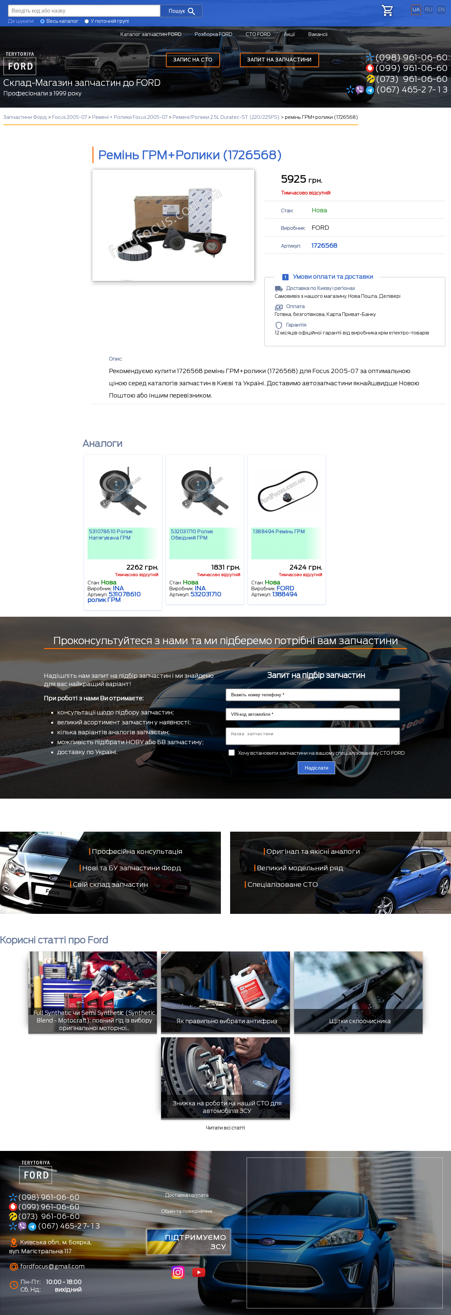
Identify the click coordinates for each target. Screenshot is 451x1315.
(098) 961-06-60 (411, 57)
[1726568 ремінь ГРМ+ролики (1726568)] (173, 225)
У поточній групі (110, 21)
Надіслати (316, 768)
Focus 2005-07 (69, 117)
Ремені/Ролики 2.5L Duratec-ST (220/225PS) (226, 117)
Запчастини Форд (25, 117)
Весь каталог (63, 21)
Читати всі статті (225, 1127)
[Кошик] (387, 10)
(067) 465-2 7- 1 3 (411, 89)
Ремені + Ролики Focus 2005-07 (129, 117)
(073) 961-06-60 (412, 79)
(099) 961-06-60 (411, 68)
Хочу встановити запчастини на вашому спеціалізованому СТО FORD (321, 753)
